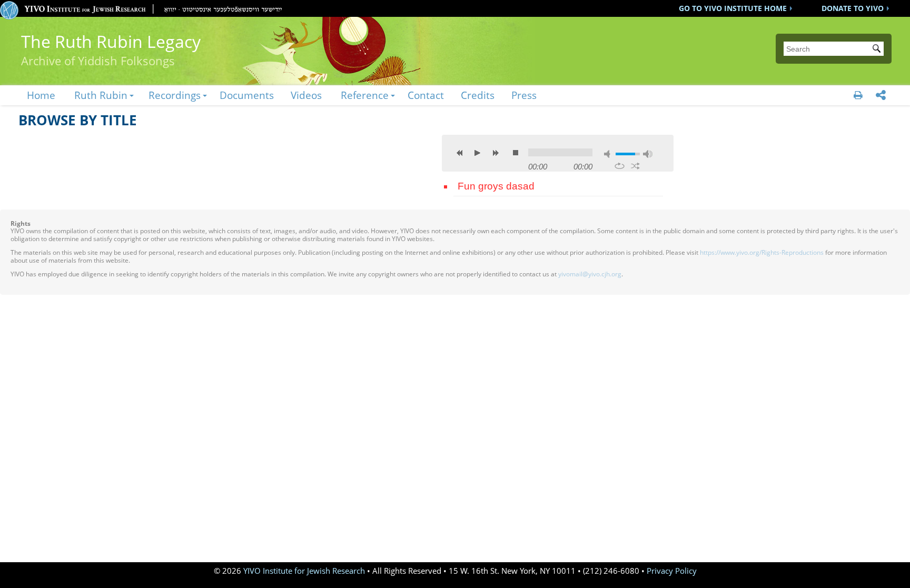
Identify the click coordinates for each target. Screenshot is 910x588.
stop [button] (515, 152)
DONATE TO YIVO (853, 8)
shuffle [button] (635, 166)
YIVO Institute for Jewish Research (304, 570)
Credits (477, 95)
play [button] (477, 152)
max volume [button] (647, 154)
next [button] (495, 152)
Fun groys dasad (496, 186)
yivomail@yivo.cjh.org (589, 274)
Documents (247, 95)
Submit (878, 49)
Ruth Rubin (100, 95)
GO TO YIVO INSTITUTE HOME (733, 8)
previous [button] (459, 152)
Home (41, 95)
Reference (365, 95)
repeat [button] (619, 166)
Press (524, 95)
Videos (306, 95)
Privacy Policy (672, 570)
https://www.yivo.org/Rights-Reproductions (762, 252)
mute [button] (609, 154)
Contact (426, 95)
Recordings (175, 95)
